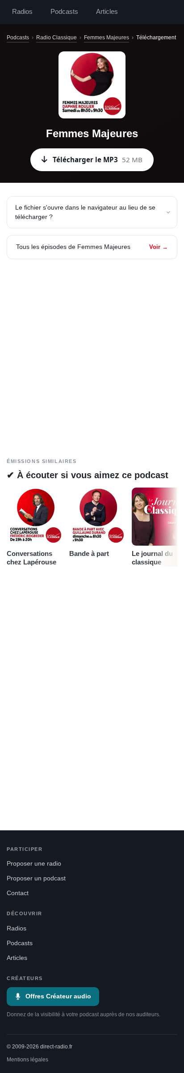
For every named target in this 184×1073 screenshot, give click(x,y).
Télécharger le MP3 (97, 159)
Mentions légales (27, 1059)
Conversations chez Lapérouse (31, 558)
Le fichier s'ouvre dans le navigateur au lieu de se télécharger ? (85, 212)
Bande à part (89, 553)
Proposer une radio (34, 863)
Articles (107, 11)
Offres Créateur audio (58, 996)
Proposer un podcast (36, 878)
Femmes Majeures (106, 37)
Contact (18, 893)
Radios (22, 11)
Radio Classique (56, 37)
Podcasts (64, 11)
